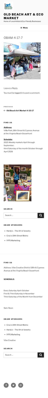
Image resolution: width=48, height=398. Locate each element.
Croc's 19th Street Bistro (17, 236)
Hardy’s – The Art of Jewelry (19, 231)
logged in (19, 93)
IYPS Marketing (13, 240)
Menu (25, 28)
